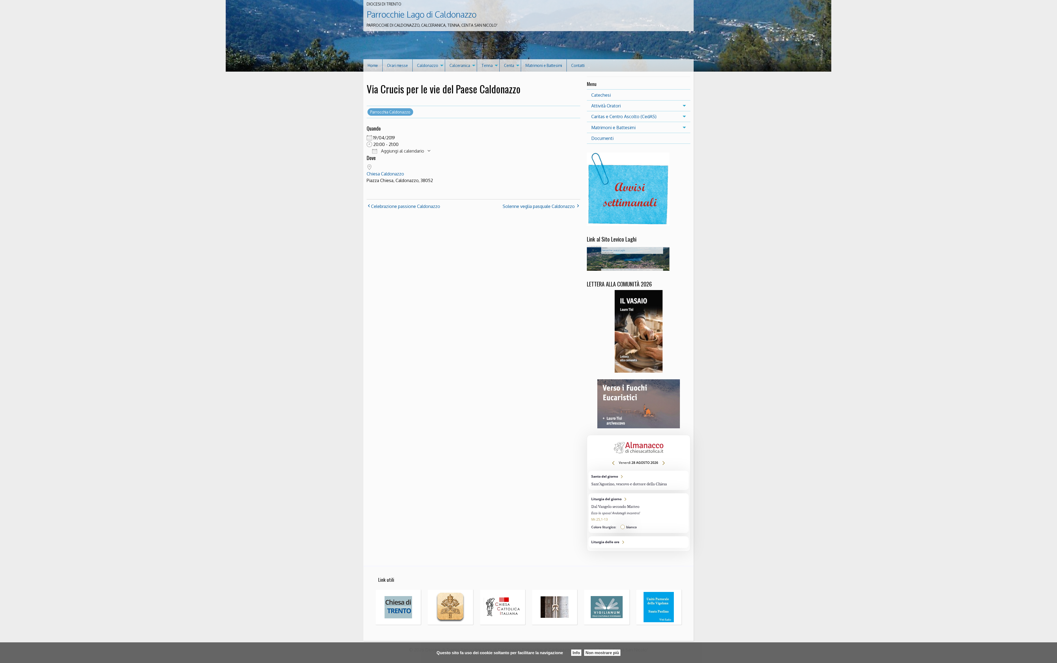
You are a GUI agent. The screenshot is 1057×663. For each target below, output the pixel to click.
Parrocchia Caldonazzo (390, 112)
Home (373, 65)
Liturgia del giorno (639, 513)
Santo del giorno (639, 480)
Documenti (602, 138)
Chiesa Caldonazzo (385, 174)
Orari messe (397, 65)
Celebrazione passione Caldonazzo (405, 206)
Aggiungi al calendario (402, 151)
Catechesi (601, 95)
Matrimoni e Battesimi (543, 65)
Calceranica (460, 65)
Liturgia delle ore (639, 542)
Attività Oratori (606, 106)
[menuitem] (373, 65)
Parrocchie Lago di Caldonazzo (421, 14)
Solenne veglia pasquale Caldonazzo (539, 206)
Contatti (578, 65)
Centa (509, 65)
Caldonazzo (427, 65)
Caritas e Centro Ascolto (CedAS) (623, 116)
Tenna (487, 65)
